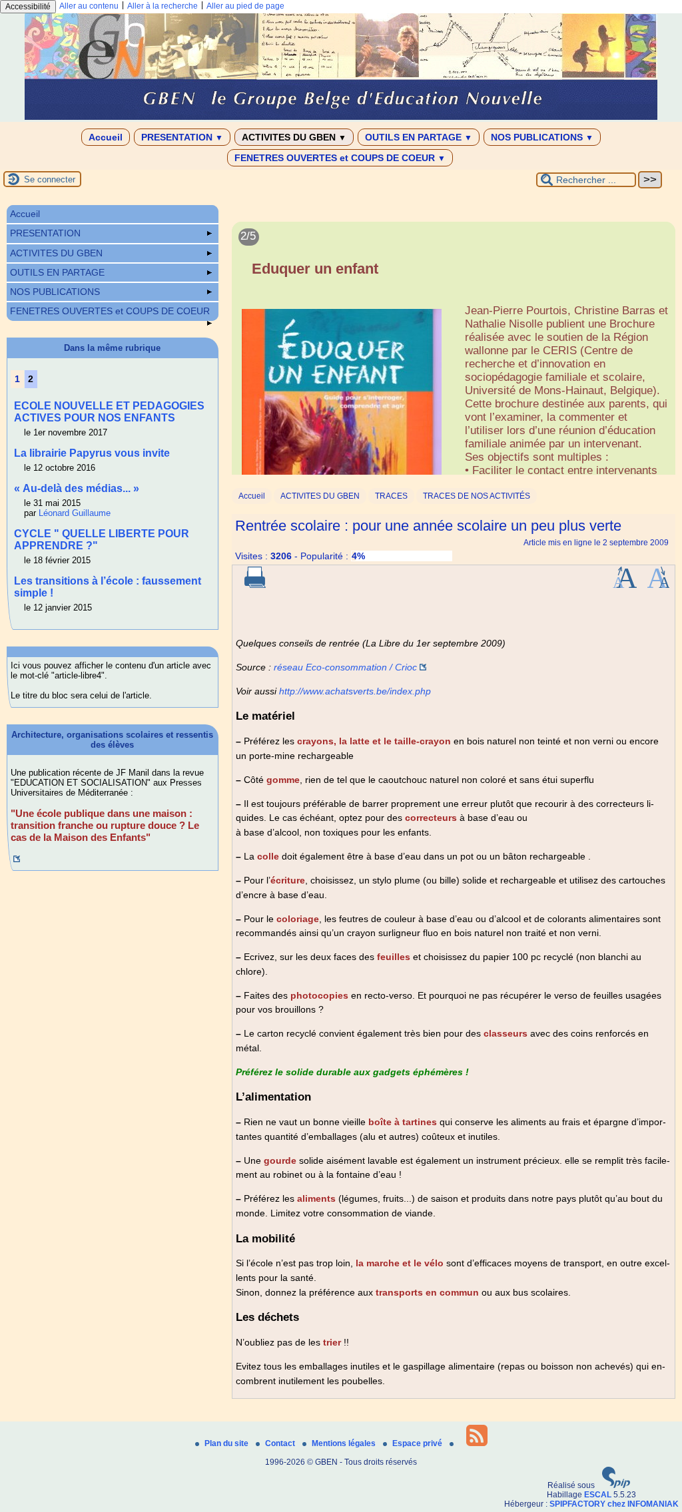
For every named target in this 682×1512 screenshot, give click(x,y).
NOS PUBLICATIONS (542, 137)
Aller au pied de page (245, 6)
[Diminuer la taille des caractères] (658, 585)
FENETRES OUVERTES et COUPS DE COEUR (340, 157)
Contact (281, 1443)
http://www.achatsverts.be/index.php (355, 691)
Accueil (106, 137)
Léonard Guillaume (75, 513)
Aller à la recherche (162, 6)
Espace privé (418, 1443)
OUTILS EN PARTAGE (418, 137)
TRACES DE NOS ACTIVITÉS (476, 496)
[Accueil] (341, 117)
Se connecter (49, 179)
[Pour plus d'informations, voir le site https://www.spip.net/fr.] (616, 1485)
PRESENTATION (182, 137)
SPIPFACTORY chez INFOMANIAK (614, 1504)
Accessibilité (28, 6)
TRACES (391, 496)
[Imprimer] (255, 585)
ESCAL (597, 1494)
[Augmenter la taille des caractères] (625, 585)
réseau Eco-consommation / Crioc (345, 667)
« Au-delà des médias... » (76, 488)
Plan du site (227, 1443)
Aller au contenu (89, 6)
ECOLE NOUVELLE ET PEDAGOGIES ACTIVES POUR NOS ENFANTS (109, 411)
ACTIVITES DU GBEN (294, 137)
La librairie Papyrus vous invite (92, 453)
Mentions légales (345, 1443)
